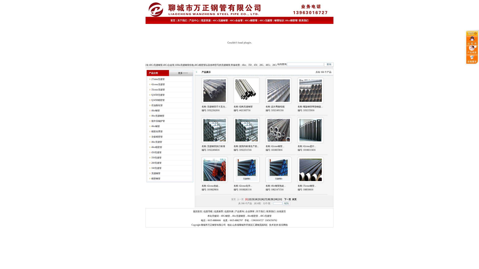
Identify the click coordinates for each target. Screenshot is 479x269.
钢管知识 (279, 20)
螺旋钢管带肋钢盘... (313, 106)
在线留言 (281, 211)
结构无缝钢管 (246, 106)
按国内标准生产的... (249, 146)
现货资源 (206, 20)
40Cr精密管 (251, 20)
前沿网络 (283, 225)
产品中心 (194, 20)
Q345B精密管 (158, 100)
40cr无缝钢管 (157, 116)
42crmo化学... (245, 186)
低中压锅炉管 (158, 121)
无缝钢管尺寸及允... (217, 106)
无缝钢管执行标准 (216, 146)
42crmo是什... (309, 146)
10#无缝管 (156, 168)
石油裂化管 (157, 105)
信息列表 (229, 211)
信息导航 (208, 211)
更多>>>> (183, 73)
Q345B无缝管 (158, 95)
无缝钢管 (155, 173)
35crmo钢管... (309, 186)
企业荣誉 (249, 211)
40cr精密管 (291, 20)
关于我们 (182, 20)
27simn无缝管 (158, 79)
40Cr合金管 (236, 20)
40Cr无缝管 (265, 216)
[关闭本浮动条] (472, 34)
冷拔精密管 (157, 136)
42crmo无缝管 (158, 84)
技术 (271, 225)
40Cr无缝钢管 (220, 20)
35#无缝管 (156, 157)
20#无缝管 (156, 163)
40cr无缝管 (156, 142)
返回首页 (197, 211)
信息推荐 (218, 211)
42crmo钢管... (277, 146)
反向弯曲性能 (278, 106)
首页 (172, 20)
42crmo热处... (213, 186)
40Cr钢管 (225, 216)
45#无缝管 (156, 152)
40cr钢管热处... (278, 186)
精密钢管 (155, 178)
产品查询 (239, 211)
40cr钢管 (155, 110)
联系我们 (304, 20)
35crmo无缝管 (158, 89)
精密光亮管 (157, 131)
